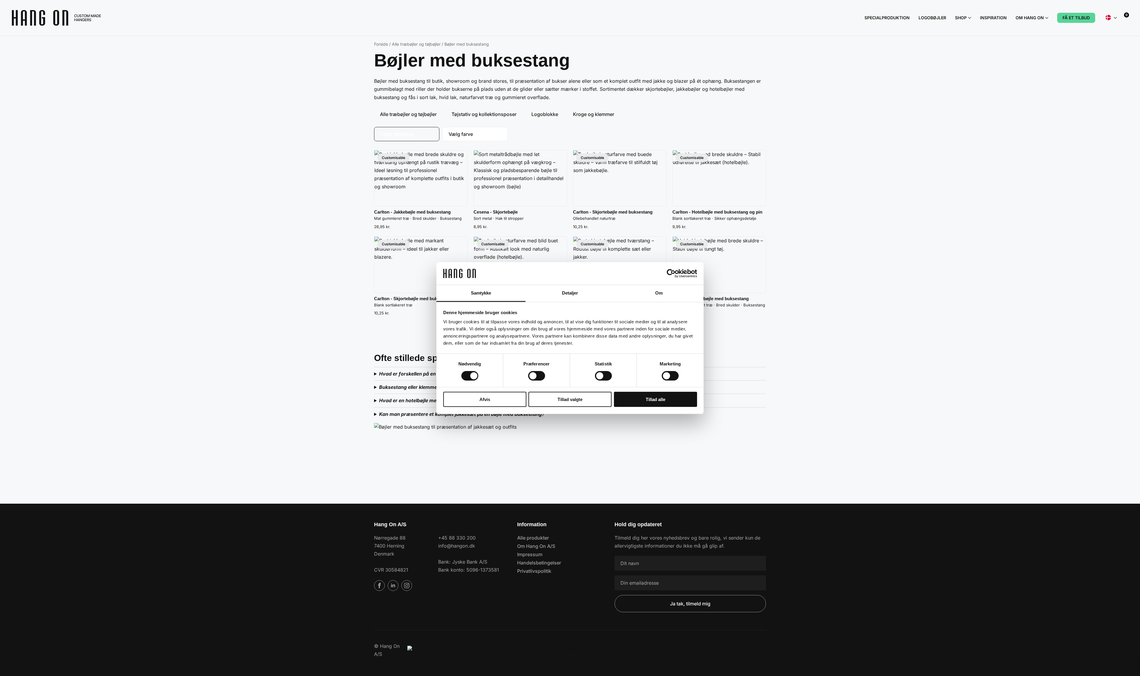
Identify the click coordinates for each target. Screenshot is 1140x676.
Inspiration (993, 17)
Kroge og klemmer (593, 114)
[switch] (536, 375)
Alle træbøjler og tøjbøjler (416, 44)
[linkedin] (393, 585)
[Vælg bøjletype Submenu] (433, 134)
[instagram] (406, 585)
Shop (961, 17)
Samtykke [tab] (481, 292)
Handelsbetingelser (539, 563)
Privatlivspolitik (534, 571)
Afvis (484, 399)
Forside (381, 44)
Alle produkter (533, 538)
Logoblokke (544, 114)
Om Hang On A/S (536, 546)
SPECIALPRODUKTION (887, 17)
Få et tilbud (1076, 17)
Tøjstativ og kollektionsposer (484, 114)
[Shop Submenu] (969, 18)
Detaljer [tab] (570, 292)
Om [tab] (659, 292)
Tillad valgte (570, 399)
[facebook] (379, 585)
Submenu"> (1115, 18)
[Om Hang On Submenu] (1046, 18)
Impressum (529, 554)
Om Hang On (1030, 17)
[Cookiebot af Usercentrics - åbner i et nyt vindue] (671, 273)
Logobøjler (932, 17)
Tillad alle (655, 399)
